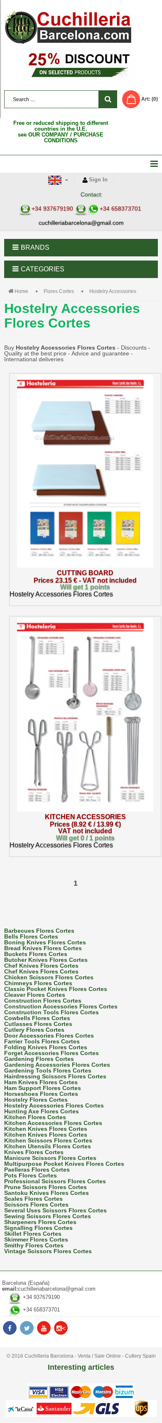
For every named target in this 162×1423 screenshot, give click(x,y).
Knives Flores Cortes (34, 1152)
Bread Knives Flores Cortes (43, 948)
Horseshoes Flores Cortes (41, 1093)
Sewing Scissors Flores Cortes (47, 1216)
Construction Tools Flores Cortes (51, 1012)
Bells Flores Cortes (31, 936)
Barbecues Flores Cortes (39, 930)
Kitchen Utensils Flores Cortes (47, 1146)
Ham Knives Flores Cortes (41, 1082)
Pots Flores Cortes (30, 1175)
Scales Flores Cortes (33, 1198)
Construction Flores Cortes (42, 1000)
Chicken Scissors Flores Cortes (48, 977)
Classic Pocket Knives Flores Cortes (55, 989)
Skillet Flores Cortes (32, 1233)
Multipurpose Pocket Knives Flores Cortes (64, 1163)
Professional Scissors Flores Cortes (55, 1181)
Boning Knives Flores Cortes (45, 942)
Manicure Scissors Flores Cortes (50, 1158)
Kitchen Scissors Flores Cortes (48, 1140)
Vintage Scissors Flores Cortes (48, 1251)
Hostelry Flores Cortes (36, 1099)
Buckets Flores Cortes (35, 954)
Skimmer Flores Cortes (36, 1239)
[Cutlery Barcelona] (81, 27)
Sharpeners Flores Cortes (40, 1222)
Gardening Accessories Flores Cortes (57, 1064)
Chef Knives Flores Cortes (41, 965)
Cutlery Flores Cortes (34, 1029)
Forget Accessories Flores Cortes (51, 1053)
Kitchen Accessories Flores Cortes (53, 1123)
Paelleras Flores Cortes (37, 1169)
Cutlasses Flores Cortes (38, 1024)
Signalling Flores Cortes (38, 1227)
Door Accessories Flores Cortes (49, 1035)
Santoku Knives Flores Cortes (46, 1193)
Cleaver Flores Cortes (34, 994)
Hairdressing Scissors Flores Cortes (55, 1076)
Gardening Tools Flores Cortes (47, 1070)
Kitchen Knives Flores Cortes (45, 1128)
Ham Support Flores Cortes (42, 1088)
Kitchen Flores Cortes (35, 1117)
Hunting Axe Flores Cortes (41, 1111)
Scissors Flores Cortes (36, 1204)
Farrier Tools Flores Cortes (42, 1041)
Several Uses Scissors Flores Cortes (55, 1210)
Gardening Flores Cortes (39, 1058)
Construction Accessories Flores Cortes (61, 1006)
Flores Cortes (59, 291)
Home (21, 291)
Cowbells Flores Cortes (37, 1018)
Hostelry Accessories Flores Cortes (54, 1105)
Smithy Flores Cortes (34, 1245)
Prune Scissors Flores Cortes (45, 1187)
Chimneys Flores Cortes (38, 983)
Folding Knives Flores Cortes (45, 1047)
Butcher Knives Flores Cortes (46, 959)
